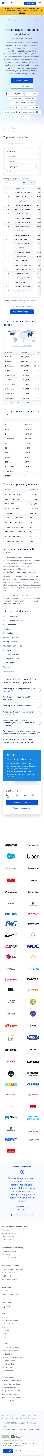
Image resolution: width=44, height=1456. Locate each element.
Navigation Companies (12, 646)
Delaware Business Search (11, 1384)
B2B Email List (7, 1354)
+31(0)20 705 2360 (8, 1240)
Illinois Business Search (10, 1394)
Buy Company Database (10, 1347)
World (10, 20)
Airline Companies (10, 616)
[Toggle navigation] (40, 3)
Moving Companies (11, 642)
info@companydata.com (10, 1236)
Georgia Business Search (11, 1391)
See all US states (8, 1401)
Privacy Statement (8, 1429)
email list (28, 65)
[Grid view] (27, 182)
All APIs (4, 1317)
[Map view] (34, 182)
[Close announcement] (41, 10)
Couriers (6, 629)
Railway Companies (11, 650)
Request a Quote (8, 1371)
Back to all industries (11, 128)
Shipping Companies (11, 654)
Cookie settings (33, 1429)
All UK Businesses (8, 1361)
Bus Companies (9, 625)
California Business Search (11, 1381)
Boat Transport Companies (14, 620)
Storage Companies (11, 659)
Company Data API (27, 74)
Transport (7, 667)
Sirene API (5, 1330)
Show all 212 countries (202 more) (22, 403)
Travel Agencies (9, 671)
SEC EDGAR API (7, 1324)
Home (4, 20)
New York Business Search (11, 1397)
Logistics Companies (11, 637)
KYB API (4, 1337)
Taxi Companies (9, 663)
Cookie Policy (21, 1429)
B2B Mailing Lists (8, 1364)
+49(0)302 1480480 (9, 1258)
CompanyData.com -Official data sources (21, 300)
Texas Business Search (10, 1387)
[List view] (31, 182)
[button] (22, 80)
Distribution (8, 633)
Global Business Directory (11, 1351)
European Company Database (12, 1357)
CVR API (5, 1327)
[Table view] (24, 182)
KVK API (4, 1334)
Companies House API (10, 1320)
